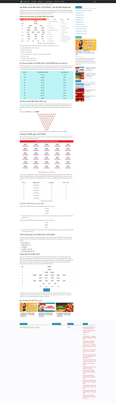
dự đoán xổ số (33, 66)
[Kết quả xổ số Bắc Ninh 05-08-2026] (80, 96)
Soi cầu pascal (26, 104)
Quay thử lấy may (79, 24)
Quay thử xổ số (26, 257)
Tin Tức (63, 1)
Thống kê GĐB (79, 13)
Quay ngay (46, 290)
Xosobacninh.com (48, 14)
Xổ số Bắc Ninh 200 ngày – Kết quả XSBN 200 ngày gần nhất (89, 377)
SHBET (68, 327)
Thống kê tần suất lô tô (81, 31)
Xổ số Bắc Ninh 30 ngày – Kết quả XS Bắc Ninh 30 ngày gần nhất (89, 382)
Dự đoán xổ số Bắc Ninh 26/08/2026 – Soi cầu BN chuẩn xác (27, 314)
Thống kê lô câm (79, 15)
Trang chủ (22, 4)
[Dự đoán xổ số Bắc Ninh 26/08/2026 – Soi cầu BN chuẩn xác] (28, 303)
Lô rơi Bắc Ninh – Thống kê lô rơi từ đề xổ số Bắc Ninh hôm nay (89, 346)
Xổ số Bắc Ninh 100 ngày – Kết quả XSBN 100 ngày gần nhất (89, 372)
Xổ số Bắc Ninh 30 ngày (81, 33)
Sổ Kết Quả (26, 1)
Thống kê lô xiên (79, 22)
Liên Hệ (84, 334)
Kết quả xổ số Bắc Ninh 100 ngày (83, 10)
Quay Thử (56, 1)
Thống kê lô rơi (79, 19)
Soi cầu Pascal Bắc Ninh (81, 26)
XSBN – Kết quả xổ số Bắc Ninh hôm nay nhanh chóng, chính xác (89, 397)
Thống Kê (40, 1)
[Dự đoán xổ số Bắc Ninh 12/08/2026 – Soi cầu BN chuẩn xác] (64, 303)
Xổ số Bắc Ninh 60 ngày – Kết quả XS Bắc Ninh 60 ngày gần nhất (89, 387)
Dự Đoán (34, 1)
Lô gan (24, 174)
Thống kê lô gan (79, 17)
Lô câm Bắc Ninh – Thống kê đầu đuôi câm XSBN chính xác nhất (89, 338)
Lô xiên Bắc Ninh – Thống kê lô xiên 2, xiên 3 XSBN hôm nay (89, 351)
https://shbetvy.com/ (13, 403)
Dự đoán (26, 4)
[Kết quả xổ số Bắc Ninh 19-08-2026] (80, 84)
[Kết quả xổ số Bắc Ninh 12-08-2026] (80, 90)
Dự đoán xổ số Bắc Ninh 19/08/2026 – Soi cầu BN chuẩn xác (45, 314)
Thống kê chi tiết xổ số (81, 29)
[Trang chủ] (21, 1)
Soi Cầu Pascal (49, 1)
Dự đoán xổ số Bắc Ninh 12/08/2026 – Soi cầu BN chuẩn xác (64, 314)
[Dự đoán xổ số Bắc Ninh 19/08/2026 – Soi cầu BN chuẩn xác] (46, 303)
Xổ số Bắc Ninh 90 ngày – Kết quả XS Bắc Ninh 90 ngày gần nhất (89, 392)
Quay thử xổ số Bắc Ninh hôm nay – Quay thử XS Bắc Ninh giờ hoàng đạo (89, 356)
